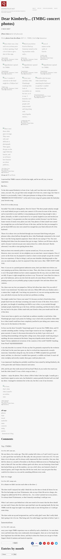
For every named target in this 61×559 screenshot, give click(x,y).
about (34, 8)
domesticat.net (8, 9)
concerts (4, 426)
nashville (4, 421)
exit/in (3, 431)
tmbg (3, 428)
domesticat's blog (7, 433)
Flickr (3, 38)
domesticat (43, 38)
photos (3, 413)
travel (3, 418)
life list (39, 8)
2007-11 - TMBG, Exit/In (29, 38)
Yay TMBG (6, 446)
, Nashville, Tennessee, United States (47, 57)
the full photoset (16, 34)
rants (2, 423)
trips (2, 415)
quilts (55, 8)
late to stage (6, 477)
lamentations (7, 522)
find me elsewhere (48, 8)
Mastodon (35, 546)
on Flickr (12, 175)
